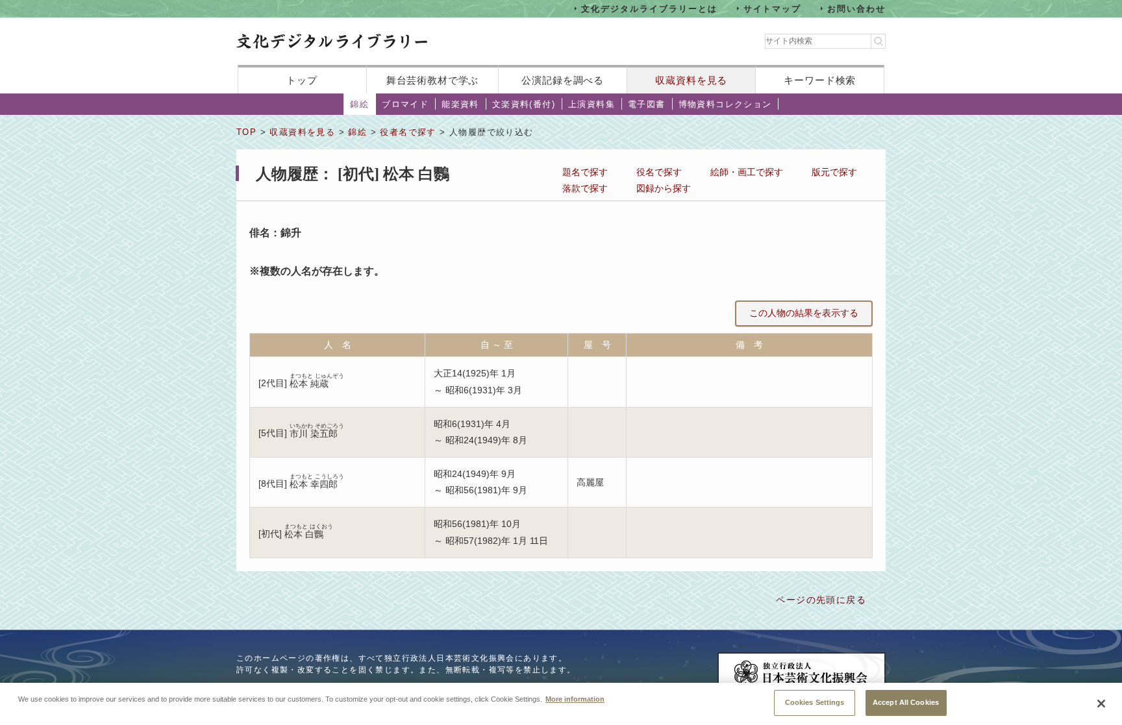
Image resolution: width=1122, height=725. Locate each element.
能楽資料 (460, 104)
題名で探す (585, 172)
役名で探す (659, 172)
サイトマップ (772, 8)
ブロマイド (405, 104)
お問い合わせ (856, 8)
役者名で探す (408, 132)
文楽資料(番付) (523, 104)
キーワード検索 (820, 80)
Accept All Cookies (906, 702)
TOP (246, 132)
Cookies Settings (815, 702)
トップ (302, 80)
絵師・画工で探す (746, 172)
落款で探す (585, 188)
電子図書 (647, 104)
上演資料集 (591, 104)
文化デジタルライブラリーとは (649, 8)
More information (575, 699)
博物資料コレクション (725, 104)
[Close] (1101, 703)
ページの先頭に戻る (821, 600)
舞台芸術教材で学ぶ (432, 80)
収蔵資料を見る (691, 80)
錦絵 (359, 104)
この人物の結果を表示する (803, 313)
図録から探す (663, 188)
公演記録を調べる (562, 80)
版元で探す (834, 172)
